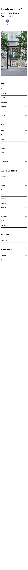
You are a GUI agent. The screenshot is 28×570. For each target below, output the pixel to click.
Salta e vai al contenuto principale (17, 1)
